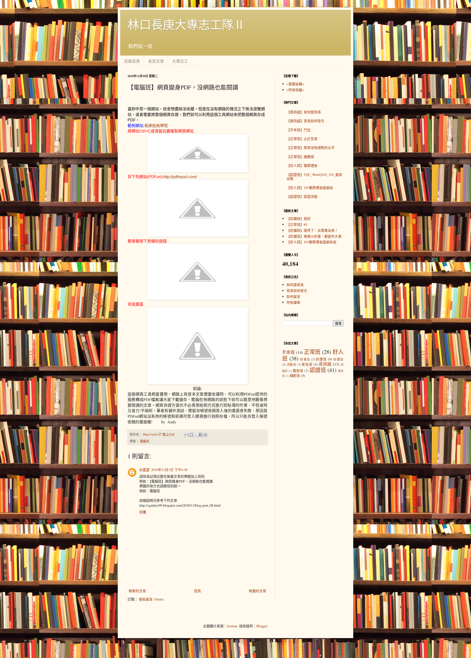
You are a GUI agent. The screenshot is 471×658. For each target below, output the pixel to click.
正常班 (312, 351)
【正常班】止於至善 (302, 138)
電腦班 (144, 441)
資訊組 (325, 364)
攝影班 (295, 375)
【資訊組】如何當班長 (304, 112)
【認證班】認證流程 (302, 196)
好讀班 (338, 359)
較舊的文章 (257, 590)
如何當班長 (295, 284)
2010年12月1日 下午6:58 (169, 469)
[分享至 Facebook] (200, 434)
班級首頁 (132, 61)
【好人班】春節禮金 (302, 165)
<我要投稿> (295, 84)
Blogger (261, 626)
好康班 (321, 359)
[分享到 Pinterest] (205, 434)
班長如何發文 (297, 290)
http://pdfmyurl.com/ (180, 177)
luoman (232, 626)
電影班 (298, 370)
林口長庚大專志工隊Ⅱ (186, 24)
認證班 (318, 369)
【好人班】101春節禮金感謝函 (310, 187)
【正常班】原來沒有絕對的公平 (311, 147)
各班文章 (156, 61)
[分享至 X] (196, 434)
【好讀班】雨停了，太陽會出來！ (312, 230)
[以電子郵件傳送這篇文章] (186, 434)
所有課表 (293, 302)
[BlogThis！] (191, 434)
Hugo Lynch (151, 434)
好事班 (305, 359)
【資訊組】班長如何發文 (305, 120)
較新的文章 (137, 590)
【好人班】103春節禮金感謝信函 (311, 242)
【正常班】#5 (297, 224)
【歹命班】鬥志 (299, 130)
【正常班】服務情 (300, 156)
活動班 (292, 364)
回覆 (142, 512)
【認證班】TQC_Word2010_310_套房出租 (314, 176)
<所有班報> (295, 89)
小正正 (144, 469)
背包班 (306, 364)
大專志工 (180, 61)
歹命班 (288, 352)
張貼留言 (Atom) (151, 599)
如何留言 (293, 296)
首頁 (197, 590)
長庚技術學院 (156, 126)
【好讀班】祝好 (299, 218)
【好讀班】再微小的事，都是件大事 (314, 236)
